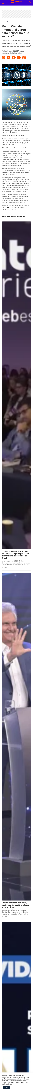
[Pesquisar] (30, 2)
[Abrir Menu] (3, 3)
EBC (8, 207)
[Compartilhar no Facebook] (14, 57)
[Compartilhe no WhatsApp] (3, 57)
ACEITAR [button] (6, 1087)
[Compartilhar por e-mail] (19, 57)
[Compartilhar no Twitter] (8, 57)
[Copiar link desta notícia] (24, 57)
